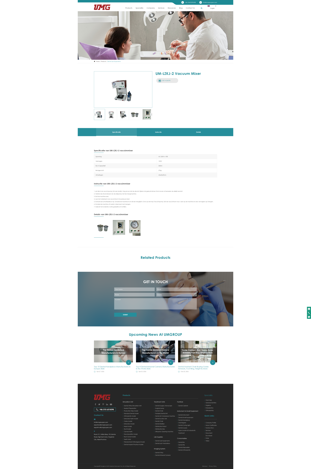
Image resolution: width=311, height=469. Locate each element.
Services (161, 8)
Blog (180, 8)
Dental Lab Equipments (114, 61)
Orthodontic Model (130, 416)
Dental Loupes (182, 428)
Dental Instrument (183, 415)
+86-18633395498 (190, 2)
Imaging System (159, 449)
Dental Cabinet (183, 406)
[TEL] (309, 313)
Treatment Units (159, 402)
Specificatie (116, 132)
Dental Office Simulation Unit (132, 406)
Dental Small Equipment (185, 417)
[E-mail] (309, 309)
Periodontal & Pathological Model (134, 442)
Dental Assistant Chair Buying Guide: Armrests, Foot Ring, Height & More (193, 368)
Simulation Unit (128, 402)
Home (98, 61)
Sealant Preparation (130, 408)
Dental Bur (181, 442)
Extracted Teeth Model (131, 418)
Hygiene (208, 405)
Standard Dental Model (131, 413)
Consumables (182, 438)
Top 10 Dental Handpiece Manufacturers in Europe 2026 (112, 368)
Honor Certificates (211, 425)
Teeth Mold (127, 439)
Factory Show (210, 428)
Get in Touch (155, 282)
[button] (95, 114)
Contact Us (190, 8)
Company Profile (211, 422)
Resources (172, 8)
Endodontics (209, 408)
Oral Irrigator (182, 422)
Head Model (128, 426)
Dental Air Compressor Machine (165, 416)
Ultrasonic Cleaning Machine (164, 431)
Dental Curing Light (184, 425)
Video (207, 441)
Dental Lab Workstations (162, 443)
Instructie (158, 132)
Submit (125, 315)
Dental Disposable (184, 447)
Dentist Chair (159, 421)
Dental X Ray (159, 452)
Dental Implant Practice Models (133, 444)
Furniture (180, 402)
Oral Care (209, 400)
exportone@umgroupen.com (103, 425)
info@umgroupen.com (210, 2)
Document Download (209, 434)
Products (128, 8)
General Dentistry (211, 403)
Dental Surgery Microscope (163, 406)
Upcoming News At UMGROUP (155, 334)
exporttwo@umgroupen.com (103, 427)
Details (198, 132)
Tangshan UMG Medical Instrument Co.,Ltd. (113, 466)
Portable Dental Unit (161, 413)
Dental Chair (159, 411)
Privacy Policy (213, 466)
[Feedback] (309, 317)
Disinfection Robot (160, 426)
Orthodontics (210, 410)
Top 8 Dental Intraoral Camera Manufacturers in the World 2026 (155, 368)
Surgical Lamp (159, 408)
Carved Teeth (128, 431)
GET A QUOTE (166, 80)
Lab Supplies (158, 437)
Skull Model (127, 429)
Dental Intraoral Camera (162, 455)
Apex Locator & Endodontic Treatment (187, 432)
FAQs (207, 438)
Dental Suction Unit (161, 418)
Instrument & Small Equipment (187, 411)
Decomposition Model (131, 434)
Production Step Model (131, 411)
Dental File (181, 445)
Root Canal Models (130, 437)
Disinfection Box (160, 429)
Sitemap (204, 466)
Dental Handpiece (184, 420)
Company (151, 8)
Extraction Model (129, 424)
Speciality (139, 8)
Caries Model (128, 421)
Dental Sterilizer (159, 424)
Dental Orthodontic (184, 450)
